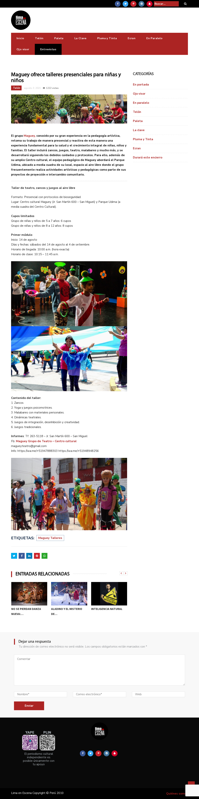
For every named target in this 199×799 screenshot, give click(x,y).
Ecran (131, 38)
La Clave (80, 38)
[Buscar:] (166, 3)
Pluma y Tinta (107, 38)
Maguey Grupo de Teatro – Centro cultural (46, 441)
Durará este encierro (147, 157)
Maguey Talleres (50, 538)
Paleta (58, 38)
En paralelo (141, 103)
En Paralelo (154, 38)
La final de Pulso (103, 609)
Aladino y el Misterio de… (26, 611)
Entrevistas (48, 49)
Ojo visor (23, 49)
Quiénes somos (177, 794)
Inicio (20, 38)
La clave (139, 130)
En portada (141, 84)
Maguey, (30, 136)
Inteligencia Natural (66, 609)
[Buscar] (185, 3)
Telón (39, 38)
